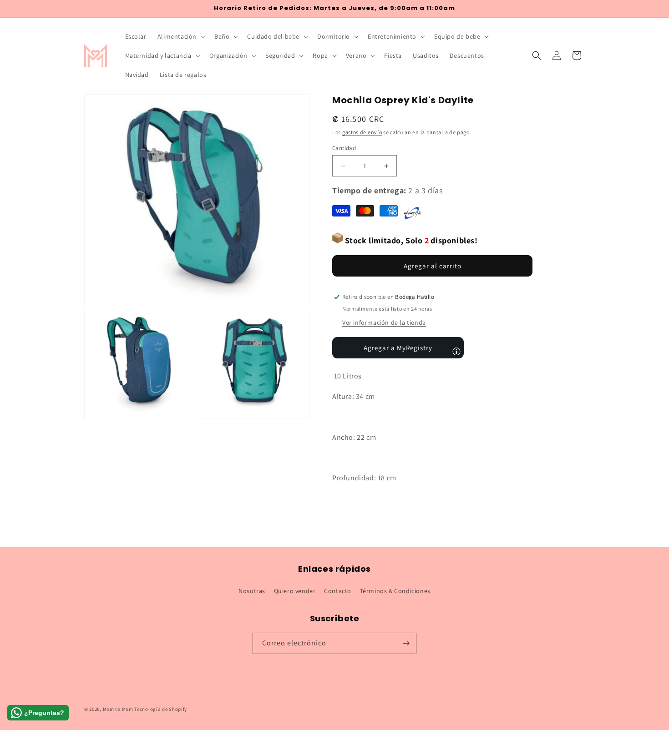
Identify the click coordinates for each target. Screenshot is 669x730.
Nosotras (251, 591)
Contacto (337, 591)
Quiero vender (295, 591)
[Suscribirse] (406, 643)
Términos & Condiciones (395, 591)
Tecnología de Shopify (160, 709)
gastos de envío (362, 132)
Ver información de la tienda (384, 322)
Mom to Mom (119, 709)
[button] (180, 36)
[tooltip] (456, 351)
